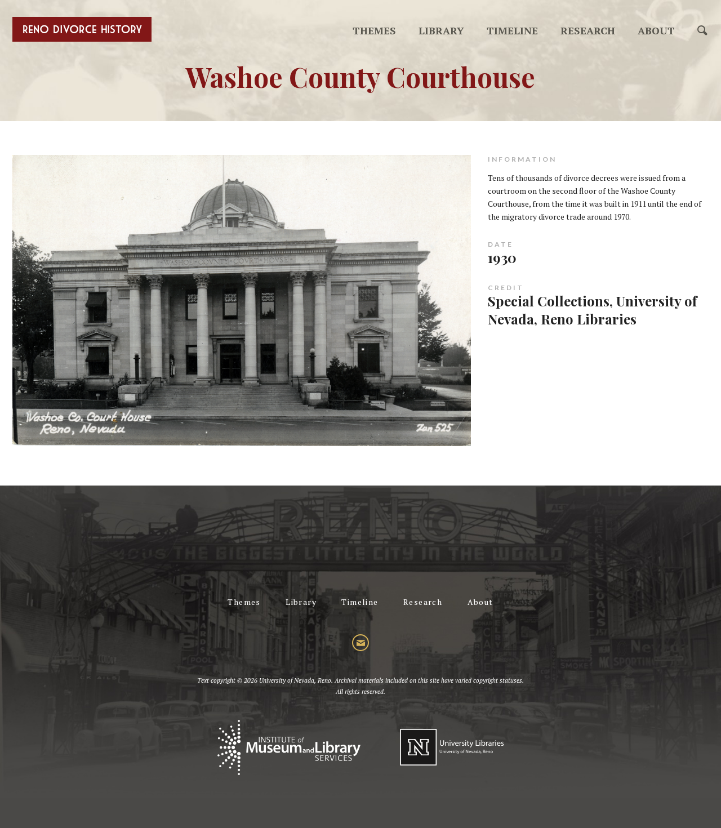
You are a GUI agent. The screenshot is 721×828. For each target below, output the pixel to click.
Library (441, 30)
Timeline (512, 30)
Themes (374, 30)
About (656, 30)
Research (587, 30)
